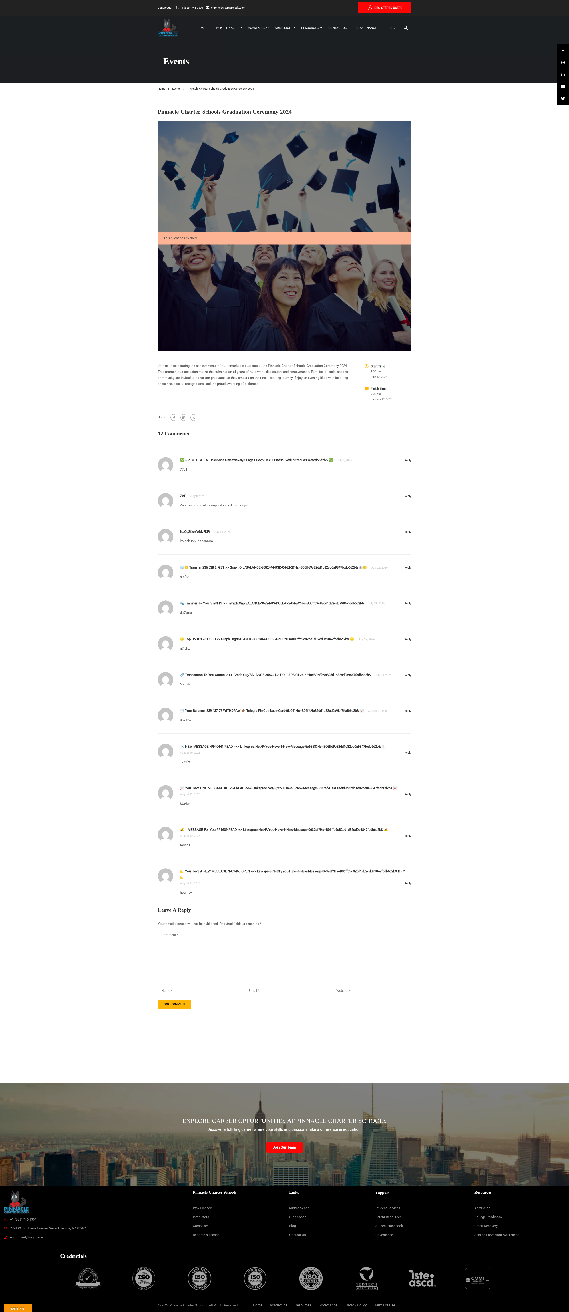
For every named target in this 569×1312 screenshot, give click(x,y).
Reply (407, 460)
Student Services (387, 1208)
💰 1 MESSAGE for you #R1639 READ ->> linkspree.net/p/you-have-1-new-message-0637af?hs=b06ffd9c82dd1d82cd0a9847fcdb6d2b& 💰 (284, 830)
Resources (310, 28)
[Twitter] (193, 417)
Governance (366, 28)
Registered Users (388, 8)
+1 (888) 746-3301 (191, 7)
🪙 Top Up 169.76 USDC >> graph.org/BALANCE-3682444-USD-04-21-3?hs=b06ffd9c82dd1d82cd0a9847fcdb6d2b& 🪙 (267, 639)
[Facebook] (173, 417)
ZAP (183, 496)
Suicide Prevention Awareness (496, 1235)
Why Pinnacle (227, 28)
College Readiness (488, 1217)
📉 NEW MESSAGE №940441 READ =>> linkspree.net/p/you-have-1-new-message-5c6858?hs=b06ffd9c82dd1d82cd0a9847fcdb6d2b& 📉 (283, 747)
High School (298, 1217)
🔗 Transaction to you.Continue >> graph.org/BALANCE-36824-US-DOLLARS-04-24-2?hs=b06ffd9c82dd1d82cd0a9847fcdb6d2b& (275, 675)
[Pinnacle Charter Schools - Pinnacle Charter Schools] (168, 28)
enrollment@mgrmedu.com (228, 7)
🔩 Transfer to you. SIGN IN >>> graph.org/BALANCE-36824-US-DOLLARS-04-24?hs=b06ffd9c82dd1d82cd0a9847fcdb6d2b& (272, 603)
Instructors (201, 1217)
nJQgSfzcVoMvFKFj (195, 532)
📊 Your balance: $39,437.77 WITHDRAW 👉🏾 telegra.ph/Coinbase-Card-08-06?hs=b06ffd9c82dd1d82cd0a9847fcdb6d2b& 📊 (272, 711)
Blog (391, 28)
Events (176, 88)
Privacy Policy (356, 1305)
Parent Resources (388, 1217)
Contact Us (337, 28)
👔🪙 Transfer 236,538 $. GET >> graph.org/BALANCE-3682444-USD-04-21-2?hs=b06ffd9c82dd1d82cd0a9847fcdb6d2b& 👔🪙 (273, 567)
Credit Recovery (486, 1226)
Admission (283, 28)
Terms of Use (384, 1305)
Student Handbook (389, 1226)
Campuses (201, 1226)
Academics (256, 28)
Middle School (300, 1208)
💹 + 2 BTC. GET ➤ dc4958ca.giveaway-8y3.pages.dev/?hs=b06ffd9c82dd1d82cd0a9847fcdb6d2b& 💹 (256, 460)
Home (201, 28)
